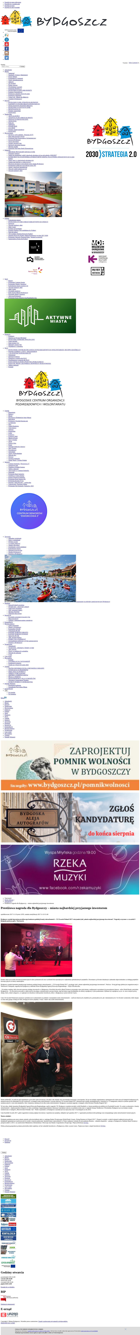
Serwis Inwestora (13, 141)
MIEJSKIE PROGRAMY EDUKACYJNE (21, 152)
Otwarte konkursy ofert (15, 170)
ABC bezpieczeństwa (14, 637)
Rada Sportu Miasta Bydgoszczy (18, 292)
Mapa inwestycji (13, 619)
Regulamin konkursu (14, 685)
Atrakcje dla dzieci (14, 545)
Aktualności (8, 70)
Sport (6, 279)
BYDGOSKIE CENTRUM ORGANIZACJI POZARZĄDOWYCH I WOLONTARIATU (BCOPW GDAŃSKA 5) (44, 350)
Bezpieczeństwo (9, 624)
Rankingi (7, 1142)
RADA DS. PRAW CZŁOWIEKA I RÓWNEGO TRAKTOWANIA (29, 363)
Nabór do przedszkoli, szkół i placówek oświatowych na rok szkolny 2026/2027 (32, 155)
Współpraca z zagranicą (15, 346)
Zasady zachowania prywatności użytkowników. (53, 1321)
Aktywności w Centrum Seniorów (18, 470)
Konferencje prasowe (14, 663)
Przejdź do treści (9, 6)
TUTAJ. (85, 1123)
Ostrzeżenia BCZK (14, 630)
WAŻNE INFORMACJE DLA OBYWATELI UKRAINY (26, 668)
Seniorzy (7, 462)
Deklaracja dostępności (8, 1304)
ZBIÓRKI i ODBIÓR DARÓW (18, 675)
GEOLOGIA (12, 121)
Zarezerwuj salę (13, 465)
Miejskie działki (13, 147)
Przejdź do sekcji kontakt (12, 7)
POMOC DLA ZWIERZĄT (17, 639)
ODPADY (11, 124)
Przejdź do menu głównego (13, 2)
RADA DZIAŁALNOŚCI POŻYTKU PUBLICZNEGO (26, 362)
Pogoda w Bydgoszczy (15, 554)
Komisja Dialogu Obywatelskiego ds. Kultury (22, 230)
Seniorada (11, 472)
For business (12, 694)
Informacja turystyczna (15, 550)
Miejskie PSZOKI (13, 612)
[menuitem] (72, 70)
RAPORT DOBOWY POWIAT (18, 634)
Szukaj (22, 66)
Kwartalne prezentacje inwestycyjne (19, 617)
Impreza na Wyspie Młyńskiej (17, 338)
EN (6, 690)
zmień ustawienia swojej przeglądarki (89, 1331)
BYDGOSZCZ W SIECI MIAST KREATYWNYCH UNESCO (28, 222)
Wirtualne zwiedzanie (14, 538)
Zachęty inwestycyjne (15, 143)
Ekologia (7, 603)
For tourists (11, 692)
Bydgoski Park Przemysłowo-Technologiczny (22, 138)
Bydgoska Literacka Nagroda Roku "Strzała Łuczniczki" (25, 237)
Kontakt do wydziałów (8, 1287)
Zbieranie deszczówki (15, 613)
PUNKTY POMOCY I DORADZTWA (20, 682)
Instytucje (11, 223)
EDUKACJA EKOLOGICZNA (18, 119)
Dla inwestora (9, 133)
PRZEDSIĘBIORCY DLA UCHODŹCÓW (22, 678)
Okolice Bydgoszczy (14, 552)
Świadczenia (8, 644)
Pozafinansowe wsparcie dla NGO (18, 360)
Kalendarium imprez (14, 220)
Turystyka (8, 536)
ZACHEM (11, 128)
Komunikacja (9, 622)
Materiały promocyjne (15, 344)
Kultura (7, 218)
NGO (6, 348)
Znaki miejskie (12, 341)
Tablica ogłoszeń (13, 365)
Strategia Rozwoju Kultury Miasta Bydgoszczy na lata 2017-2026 (28, 235)
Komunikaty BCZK (14, 629)
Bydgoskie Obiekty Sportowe (17, 284)
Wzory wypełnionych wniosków (18, 651)
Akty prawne (12, 649)
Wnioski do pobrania (14, 653)
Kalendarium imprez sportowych (18, 286)
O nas (10, 654)
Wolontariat (11, 355)
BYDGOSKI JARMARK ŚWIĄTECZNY (21, 339)
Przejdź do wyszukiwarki (12, 4)
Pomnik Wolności (10, 683)
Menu (2, 698)
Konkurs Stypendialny (15, 228)
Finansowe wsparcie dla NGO (17, 358)
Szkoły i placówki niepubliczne (17, 167)
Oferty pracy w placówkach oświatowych (21, 160)
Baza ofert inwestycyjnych (16, 136)
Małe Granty (12, 227)
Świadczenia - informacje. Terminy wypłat (21, 648)
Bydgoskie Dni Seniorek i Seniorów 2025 (21, 486)
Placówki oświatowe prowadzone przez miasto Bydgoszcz (26, 164)
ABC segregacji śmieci (15, 610)
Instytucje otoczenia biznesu (16, 145)
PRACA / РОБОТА (14, 677)
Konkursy (11, 336)
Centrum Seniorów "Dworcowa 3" (18, 464)
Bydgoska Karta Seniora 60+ (17, 479)
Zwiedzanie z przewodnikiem (17, 547)
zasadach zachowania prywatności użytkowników (39, 1331)
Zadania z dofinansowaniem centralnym (20, 620)
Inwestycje (8, 615)
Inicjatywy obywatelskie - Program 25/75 (20, 135)
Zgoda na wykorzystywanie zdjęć (18, 665)
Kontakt (10, 367)
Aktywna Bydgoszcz (14, 296)
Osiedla (7, 411)
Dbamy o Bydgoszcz (14, 627)
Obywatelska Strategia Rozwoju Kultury (20, 234)
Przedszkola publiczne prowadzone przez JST (22, 165)
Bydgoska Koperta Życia (16, 481)
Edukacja (7, 150)
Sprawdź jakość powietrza (16, 605)
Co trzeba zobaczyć (14, 543)
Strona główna (9, 900)
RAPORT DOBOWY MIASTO (18, 632)
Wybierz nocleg (13, 542)
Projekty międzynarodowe (16, 129)
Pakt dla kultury (13, 232)
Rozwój (7, 100)
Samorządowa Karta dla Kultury (18, 239)
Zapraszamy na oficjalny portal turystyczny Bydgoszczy (93, 601)
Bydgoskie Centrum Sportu (16, 282)
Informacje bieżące (14, 356)
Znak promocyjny (13, 343)
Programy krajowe (14, 153)
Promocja (7, 334)
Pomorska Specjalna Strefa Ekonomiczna (20, 148)
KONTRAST (9, 689)
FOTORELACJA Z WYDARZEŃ (19, 661)
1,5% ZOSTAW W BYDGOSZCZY (19, 353)
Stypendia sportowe (14, 291)
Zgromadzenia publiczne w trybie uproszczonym (23, 641)
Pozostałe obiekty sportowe (16, 294)
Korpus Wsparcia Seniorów (16, 477)
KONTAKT (12, 131)
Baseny (10, 281)
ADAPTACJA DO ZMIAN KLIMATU (20, 117)
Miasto (7, 71)
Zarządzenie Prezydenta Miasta (17, 687)
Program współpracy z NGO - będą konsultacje (22, 351)
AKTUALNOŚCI (14, 116)
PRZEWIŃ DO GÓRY (8, 1323)
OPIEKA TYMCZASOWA (16, 673)
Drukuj (4, 1152)
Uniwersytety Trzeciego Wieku (17, 484)
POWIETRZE (12, 126)
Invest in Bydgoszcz (14, 140)
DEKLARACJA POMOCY (17, 671)
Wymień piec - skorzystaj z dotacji (18, 607)
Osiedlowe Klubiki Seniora (16, 467)
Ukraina (7, 666)
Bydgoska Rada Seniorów (16, 474)
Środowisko (8, 114)
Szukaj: (3, 64)
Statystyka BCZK (13, 636)
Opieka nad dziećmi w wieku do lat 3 (19, 162)
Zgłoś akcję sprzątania (15, 608)
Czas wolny (8, 656)
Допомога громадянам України (18, 680)
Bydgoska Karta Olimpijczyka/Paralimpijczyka (22, 298)
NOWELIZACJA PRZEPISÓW (18, 670)
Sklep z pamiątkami (14, 540)
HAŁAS (11, 123)
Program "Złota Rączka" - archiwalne (19, 482)
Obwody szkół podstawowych (17, 169)
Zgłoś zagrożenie (13, 625)
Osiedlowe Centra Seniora (16, 476)
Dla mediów (8, 658)
